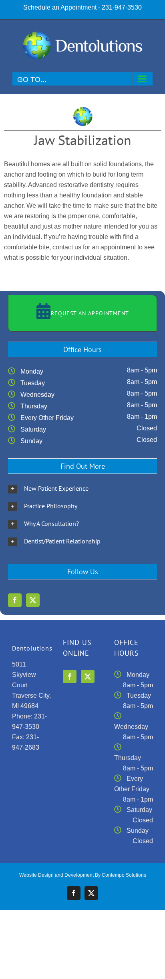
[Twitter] (33, 600)
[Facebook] (15, 600)
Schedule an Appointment (60, 7)
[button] (82, 488)
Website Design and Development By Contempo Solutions (82, 875)
